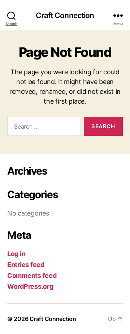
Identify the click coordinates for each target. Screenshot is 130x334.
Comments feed (32, 275)
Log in (16, 254)
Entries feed (25, 264)
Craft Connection (65, 15)
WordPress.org (30, 286)
